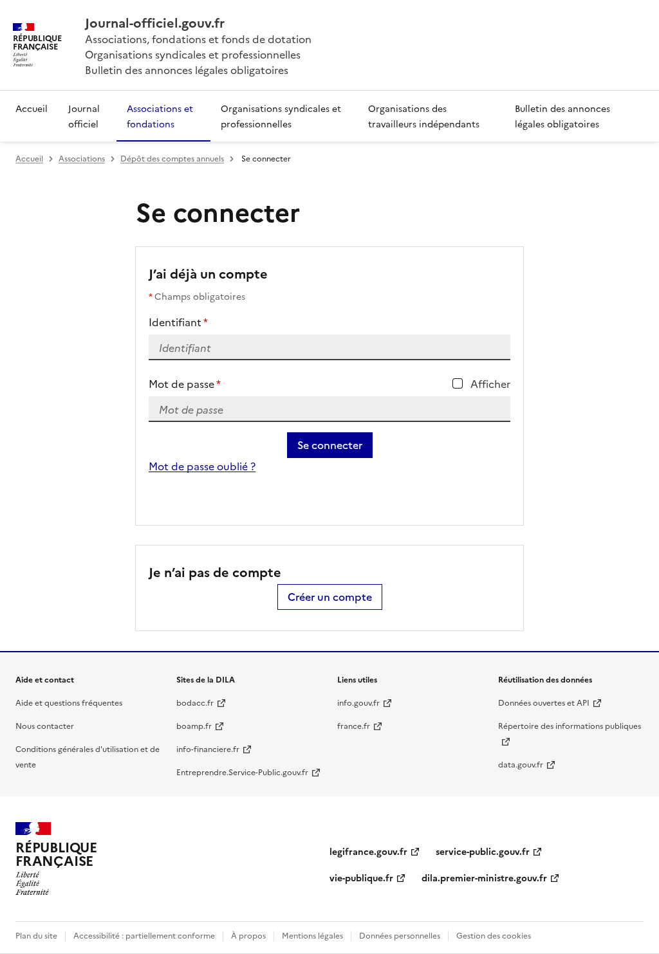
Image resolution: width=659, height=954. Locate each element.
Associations (82, 157)
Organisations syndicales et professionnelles (281, 116)
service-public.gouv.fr (483, 851)
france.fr (353, 725)
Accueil (31, 108)
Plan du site (36, 935)
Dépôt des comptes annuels (172, 157)
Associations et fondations (160, 116)
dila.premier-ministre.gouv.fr (484, 877)
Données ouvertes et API (543, 702)
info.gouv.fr (358, 702)
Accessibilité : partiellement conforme (144, 935)
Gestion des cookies (493, 935)
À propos (248, 935)
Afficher (490, 383)
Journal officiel (84, 116)
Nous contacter (44, 725)
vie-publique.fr (361, 877)
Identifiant (178, 322)
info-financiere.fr (207, 748)
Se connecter (329, 445)
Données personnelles (399, 935)
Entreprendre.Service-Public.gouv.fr (242, 771)
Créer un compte (330, 597)
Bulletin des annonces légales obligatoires (562, 116)
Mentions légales (312, 935)
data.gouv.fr (520, 763)
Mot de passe (185, 383)
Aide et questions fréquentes (68, 702)
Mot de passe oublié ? (202, 466)
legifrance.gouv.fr (368, 851)
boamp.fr (194, 725)
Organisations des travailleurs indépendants (423, 116)
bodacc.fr (195, 702)
